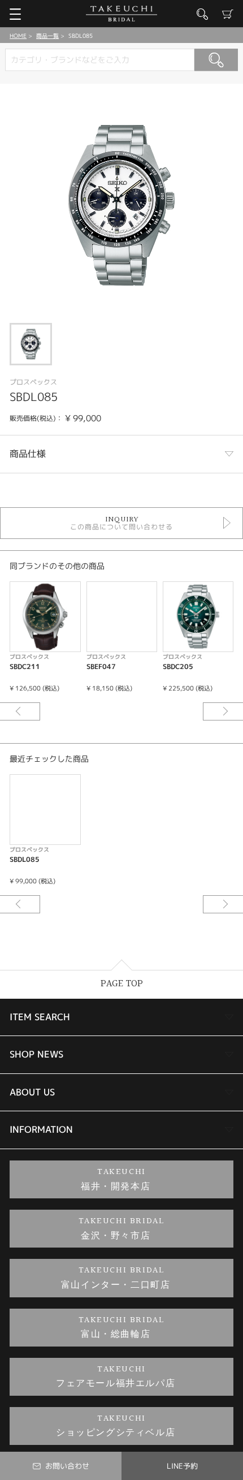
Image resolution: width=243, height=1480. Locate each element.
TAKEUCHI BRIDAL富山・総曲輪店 (122, 1327)
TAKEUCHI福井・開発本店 (115, 1179)
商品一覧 (47, 36)
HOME (18, 36)
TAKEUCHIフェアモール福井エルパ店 (115, 1376)
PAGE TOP (122, 984)
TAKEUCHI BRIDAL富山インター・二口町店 (116, 1277)
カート (227, 14)
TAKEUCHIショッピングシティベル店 (115, 1426)
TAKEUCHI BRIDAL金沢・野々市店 (122, 1228)
